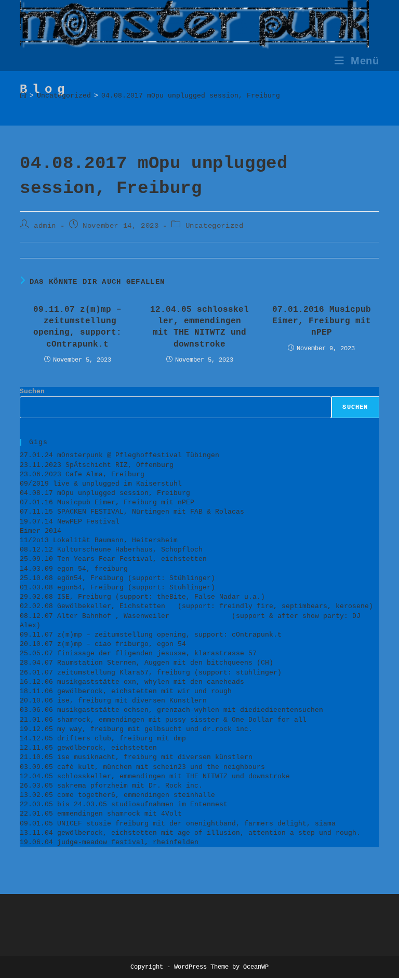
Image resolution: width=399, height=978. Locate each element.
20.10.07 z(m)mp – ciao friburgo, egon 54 (103, 644)
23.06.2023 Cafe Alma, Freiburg (82, 474)
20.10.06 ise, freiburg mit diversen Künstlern (113, 701)
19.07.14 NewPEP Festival (69, 522)
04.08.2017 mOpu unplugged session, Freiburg (190, 96)
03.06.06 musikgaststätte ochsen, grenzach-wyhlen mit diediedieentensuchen (171, 710)
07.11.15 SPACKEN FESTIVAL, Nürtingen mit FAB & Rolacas (132, 512)
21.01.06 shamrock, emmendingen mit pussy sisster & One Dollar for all (163, 720)
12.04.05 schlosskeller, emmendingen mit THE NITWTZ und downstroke (199, 327)
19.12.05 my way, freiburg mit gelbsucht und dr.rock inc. (136, 729)
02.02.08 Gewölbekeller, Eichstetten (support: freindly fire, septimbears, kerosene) (196, 606)
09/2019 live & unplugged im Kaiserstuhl (101, 484)
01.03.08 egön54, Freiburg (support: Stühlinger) (117, 587)
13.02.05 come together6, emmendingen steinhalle (117, 795)
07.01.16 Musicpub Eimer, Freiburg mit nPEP (107, 502)
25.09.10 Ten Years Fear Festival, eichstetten (115, 559)
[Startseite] (23, 96)
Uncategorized (214, 226)
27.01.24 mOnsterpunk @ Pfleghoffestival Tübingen (119, 455)
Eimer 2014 (40, 531)
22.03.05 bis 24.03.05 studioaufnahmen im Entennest (124, 804)
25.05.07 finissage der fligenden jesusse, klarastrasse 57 (138, 653)
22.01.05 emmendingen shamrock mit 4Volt (101, 814)
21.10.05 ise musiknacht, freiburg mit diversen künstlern (136, 757)
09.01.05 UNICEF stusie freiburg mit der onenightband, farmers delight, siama (178, 824)
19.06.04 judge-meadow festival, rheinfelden (109, 842)
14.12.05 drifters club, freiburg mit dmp (103, 738)
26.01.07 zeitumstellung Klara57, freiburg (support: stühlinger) (151, 673)
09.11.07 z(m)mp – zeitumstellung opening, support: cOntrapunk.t (77, 327)
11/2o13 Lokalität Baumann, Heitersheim (99, 540)
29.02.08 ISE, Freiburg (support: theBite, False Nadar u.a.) (142, 597)
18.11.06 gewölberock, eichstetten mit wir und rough (126, 691)
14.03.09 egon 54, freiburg (74, 569)
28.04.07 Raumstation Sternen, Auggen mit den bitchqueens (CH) (146, 663)
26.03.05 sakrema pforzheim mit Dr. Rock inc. (111, 786)
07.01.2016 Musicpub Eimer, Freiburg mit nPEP (321, 321)
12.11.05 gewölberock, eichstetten (88, 748)
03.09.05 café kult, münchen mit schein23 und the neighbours (142, 767)
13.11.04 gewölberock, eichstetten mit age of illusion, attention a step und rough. (190, 833)
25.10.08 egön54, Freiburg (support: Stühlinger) (117, 578)
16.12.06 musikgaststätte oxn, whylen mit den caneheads (132, 682)
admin (45, 226)
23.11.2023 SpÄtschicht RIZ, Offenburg (97, 465)
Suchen (32, 391)
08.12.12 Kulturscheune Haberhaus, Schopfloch (113, 550)
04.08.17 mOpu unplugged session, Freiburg (105, 493)
